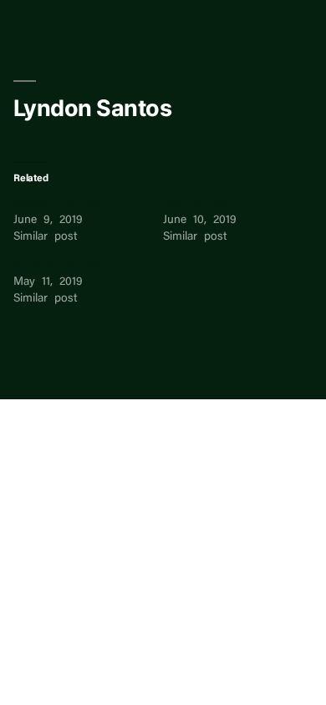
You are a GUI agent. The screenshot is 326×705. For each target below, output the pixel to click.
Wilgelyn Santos (56, 204)
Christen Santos (56, 265)
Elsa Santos (194, 204)
